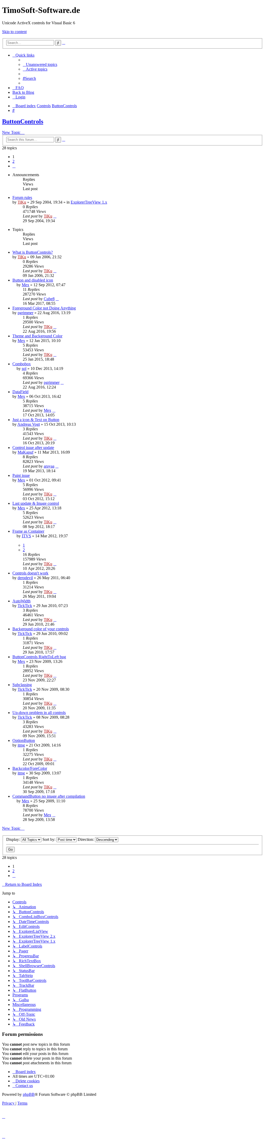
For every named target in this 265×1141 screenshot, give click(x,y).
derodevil (25, 578)
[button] (14, 166)
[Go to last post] (54, 216)
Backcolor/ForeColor (29, 768)
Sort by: (49, 839)
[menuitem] (40, 64)
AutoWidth (21, 601)
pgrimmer (25, 313)
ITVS (26, 536)
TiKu (22, 202)
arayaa (49, 466)
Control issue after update (33, 447)
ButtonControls (22, 121)
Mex (25, 285)
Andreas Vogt (28, 424)
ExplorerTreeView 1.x (89, 202)
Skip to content (14, 31)
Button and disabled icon (32, 280)
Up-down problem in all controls (39, 712)
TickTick (25, 605)
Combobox (21, 364)
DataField (20, 392)
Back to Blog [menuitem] (23, 92)
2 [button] (13, 161)
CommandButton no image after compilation (48, 796)
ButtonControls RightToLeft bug (39, 657)
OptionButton (23, 740)
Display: (13, 839)
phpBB (29, 1094)
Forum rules (22, 197)
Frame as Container (28, 531)
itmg (21, 745)
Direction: (86, 839)
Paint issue (21, 475)
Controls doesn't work (30, 573)
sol (24, 368)
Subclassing (22, 684)
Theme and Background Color (37, 336)
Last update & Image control (35, 503)
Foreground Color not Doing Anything (44, 308)
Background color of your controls (40, 629)
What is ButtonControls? (32, 252)
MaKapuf (25, 452)
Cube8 (49, 299)
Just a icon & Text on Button (35, 419)
